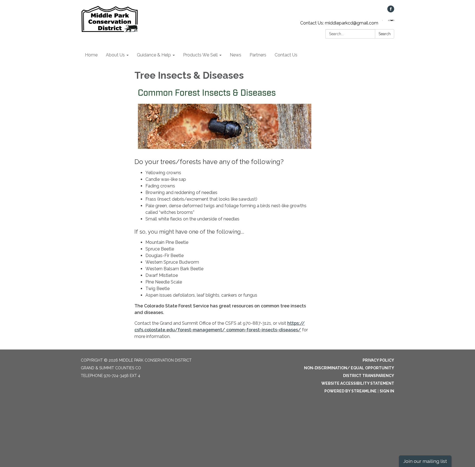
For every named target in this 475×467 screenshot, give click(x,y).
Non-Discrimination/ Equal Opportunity (349, 368)
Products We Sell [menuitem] (200, 55)
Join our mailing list (425, 461)
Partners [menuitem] (258, 55)
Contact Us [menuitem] (286, 55)
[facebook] (390, 10)
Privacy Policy (378, 360)
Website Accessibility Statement (357, 383)
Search (385, 34)
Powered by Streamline (350, 391)
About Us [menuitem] (115, 55)
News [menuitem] (235, 55)
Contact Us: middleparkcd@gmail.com (339, 23)
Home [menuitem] (91, 55)
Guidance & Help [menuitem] (154, 55)
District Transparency (368, 375)
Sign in (387, 391)
